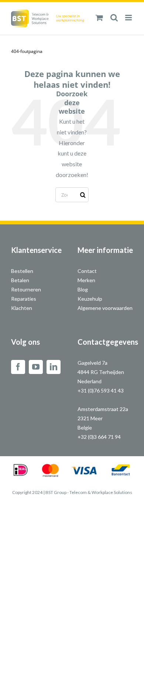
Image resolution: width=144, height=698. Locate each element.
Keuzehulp (90, 298)
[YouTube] (36, 367)
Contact (87, 271)
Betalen (20, 280)
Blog (83, 289)
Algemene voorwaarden (105, 308)
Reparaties (23, 298)
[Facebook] (18, 367)
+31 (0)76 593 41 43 (101, 390)
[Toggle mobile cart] (99, 17)
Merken (86, 280)
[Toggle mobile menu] (129, 17)
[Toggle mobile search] (114, 17)
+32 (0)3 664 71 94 (99, 437)
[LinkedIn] (54, 367)
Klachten (21, 308)
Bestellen (22, 271)
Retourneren (26, 289)
